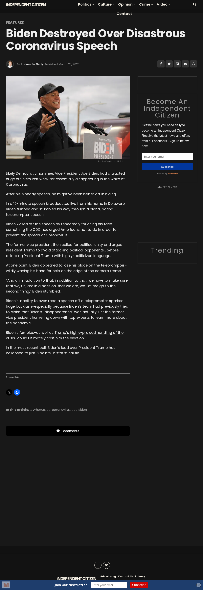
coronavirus (61, 409)
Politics (84, 4)
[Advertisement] (167, 214)
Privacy (140, 576)
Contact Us (125, 576)
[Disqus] (68, 485)
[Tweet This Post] (169, 63)
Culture (105, 4)
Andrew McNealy (32, 64)
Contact (124, 13)
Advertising (108, 576)
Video (162, 4)
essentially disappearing (77, 178)
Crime (144, 4)
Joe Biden (79, 409)
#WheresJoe (40, 409)
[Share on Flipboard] (177, 63)
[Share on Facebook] (161, 63)
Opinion (125, 4)
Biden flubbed (18, 209)
